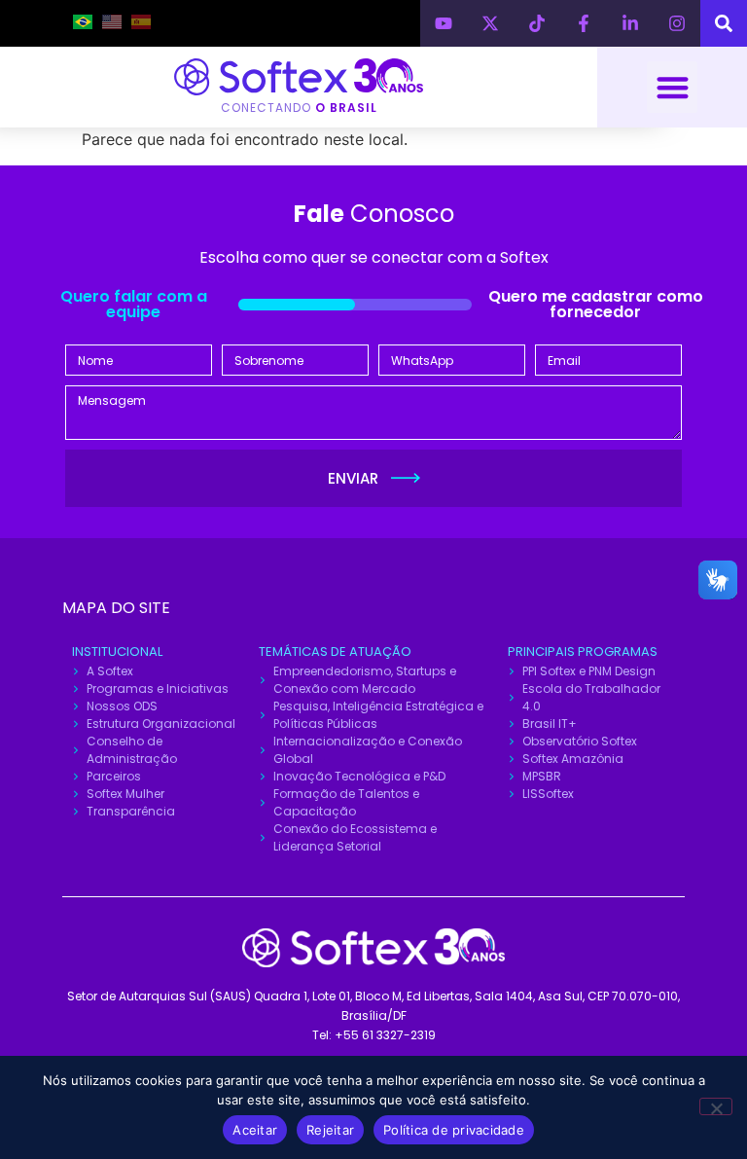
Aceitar (254, 1130)
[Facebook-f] (583, 23)
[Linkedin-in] (630, 23)
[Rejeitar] (715, 1106)
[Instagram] (677, 23)
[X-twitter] (490, 23)
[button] (672, 87)
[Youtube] (443, 23)
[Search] (723, 23)
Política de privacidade (453, 1130)
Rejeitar (330, 1130)
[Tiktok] (537, 23)
